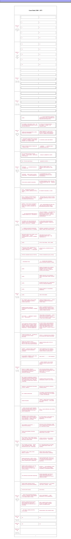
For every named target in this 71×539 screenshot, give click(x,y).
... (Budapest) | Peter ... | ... (44, 161)
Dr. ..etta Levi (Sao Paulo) (27, 161)
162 (40, 517)
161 (22, 517)
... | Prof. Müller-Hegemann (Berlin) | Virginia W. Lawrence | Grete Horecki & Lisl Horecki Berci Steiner (29, 495)
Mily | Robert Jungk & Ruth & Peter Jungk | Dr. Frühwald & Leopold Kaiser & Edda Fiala (29, 301)
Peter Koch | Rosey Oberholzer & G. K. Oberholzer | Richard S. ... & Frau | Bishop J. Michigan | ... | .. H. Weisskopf (29, 248)
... (22, 363)
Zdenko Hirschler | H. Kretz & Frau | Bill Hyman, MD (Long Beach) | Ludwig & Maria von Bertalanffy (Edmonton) (29, 459)
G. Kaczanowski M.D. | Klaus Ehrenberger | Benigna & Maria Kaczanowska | (45, 174)
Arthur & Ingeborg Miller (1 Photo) (46, 254)
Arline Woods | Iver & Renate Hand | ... (47, 510)
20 (39, 64)
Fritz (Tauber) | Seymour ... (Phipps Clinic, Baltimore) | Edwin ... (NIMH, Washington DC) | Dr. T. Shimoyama (29, 445)
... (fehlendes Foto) (26, 261)
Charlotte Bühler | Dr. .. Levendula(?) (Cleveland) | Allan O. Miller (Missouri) (29, 335)
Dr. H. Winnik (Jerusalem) (27, 393)
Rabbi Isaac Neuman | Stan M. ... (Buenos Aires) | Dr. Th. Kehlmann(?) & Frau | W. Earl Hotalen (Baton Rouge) (29, 342)
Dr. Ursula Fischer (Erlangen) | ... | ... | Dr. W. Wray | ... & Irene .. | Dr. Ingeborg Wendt (47, 125)
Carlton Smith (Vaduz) (26, 489)
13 (22, 49)
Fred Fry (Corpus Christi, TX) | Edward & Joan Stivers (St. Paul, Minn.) (46, 167)
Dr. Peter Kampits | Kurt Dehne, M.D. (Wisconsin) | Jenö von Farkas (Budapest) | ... (46, 417)
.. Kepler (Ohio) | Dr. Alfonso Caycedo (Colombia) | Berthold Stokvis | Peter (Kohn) (47, 197)
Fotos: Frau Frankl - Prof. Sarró (46, 242)
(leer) (23, 117)
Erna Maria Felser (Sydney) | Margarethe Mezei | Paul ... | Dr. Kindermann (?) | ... (45, 236)
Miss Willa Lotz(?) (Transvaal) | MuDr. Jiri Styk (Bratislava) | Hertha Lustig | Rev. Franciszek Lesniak (47, 425)
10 (39, 37)
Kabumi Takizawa (25, 400)
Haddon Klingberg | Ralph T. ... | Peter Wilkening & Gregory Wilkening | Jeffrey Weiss (47, 301)
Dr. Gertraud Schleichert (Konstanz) (29, 475)
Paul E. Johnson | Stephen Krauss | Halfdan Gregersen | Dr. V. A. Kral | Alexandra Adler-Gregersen (29, 197)
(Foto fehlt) (41, 489)
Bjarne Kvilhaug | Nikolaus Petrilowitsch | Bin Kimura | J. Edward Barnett (29, 308)
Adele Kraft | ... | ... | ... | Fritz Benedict (47, 356)
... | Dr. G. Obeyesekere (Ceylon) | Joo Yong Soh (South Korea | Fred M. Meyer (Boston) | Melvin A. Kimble (46, 205)
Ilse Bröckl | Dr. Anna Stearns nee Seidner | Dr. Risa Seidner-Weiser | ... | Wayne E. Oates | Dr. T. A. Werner (29, 222)
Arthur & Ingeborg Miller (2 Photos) (29, 254)
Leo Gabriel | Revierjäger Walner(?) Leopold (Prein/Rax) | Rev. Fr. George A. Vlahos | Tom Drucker (46, 393)
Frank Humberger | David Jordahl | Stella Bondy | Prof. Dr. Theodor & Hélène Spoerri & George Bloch (46, 350)
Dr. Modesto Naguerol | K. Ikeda (45, 190)
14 (39, 49)
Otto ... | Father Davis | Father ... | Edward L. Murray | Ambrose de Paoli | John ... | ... (29, 190)
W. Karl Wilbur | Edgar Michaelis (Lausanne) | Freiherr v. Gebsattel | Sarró (46, 222)
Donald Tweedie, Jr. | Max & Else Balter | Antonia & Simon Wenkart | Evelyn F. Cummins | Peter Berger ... (46, 132)
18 (39, 59)
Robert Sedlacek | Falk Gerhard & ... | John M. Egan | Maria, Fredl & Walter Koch (47, 276)
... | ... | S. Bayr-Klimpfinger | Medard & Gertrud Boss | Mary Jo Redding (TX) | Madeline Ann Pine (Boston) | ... (47, 117)
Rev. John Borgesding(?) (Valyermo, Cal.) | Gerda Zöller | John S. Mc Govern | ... (46, 445)
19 (22, 64)
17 (22, 59)
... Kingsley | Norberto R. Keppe (45, 154)
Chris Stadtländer (43, 294)
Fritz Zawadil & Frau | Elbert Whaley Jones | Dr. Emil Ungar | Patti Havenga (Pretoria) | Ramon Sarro (29, 438)
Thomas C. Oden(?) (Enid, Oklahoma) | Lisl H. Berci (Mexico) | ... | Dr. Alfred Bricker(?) (46, 400)
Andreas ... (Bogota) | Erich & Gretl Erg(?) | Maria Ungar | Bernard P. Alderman (29, 350)
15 (22, 54)
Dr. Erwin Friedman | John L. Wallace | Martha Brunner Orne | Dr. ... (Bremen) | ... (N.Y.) (47, 182)
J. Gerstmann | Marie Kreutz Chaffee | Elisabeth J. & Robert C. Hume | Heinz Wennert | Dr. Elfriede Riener (29, 139)
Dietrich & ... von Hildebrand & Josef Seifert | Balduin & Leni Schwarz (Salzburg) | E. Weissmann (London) (46, 467)
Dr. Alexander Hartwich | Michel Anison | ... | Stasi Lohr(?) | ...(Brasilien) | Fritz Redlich (29, 154)
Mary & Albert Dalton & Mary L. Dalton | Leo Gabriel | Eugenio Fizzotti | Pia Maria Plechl (45, 503)
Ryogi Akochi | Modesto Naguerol (29, 182)
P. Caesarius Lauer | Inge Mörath (46, 139)
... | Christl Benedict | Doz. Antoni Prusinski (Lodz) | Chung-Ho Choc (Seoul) (46, 363)
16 (39, 54)
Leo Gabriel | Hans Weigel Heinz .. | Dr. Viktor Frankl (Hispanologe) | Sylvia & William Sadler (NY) (29, 125)
